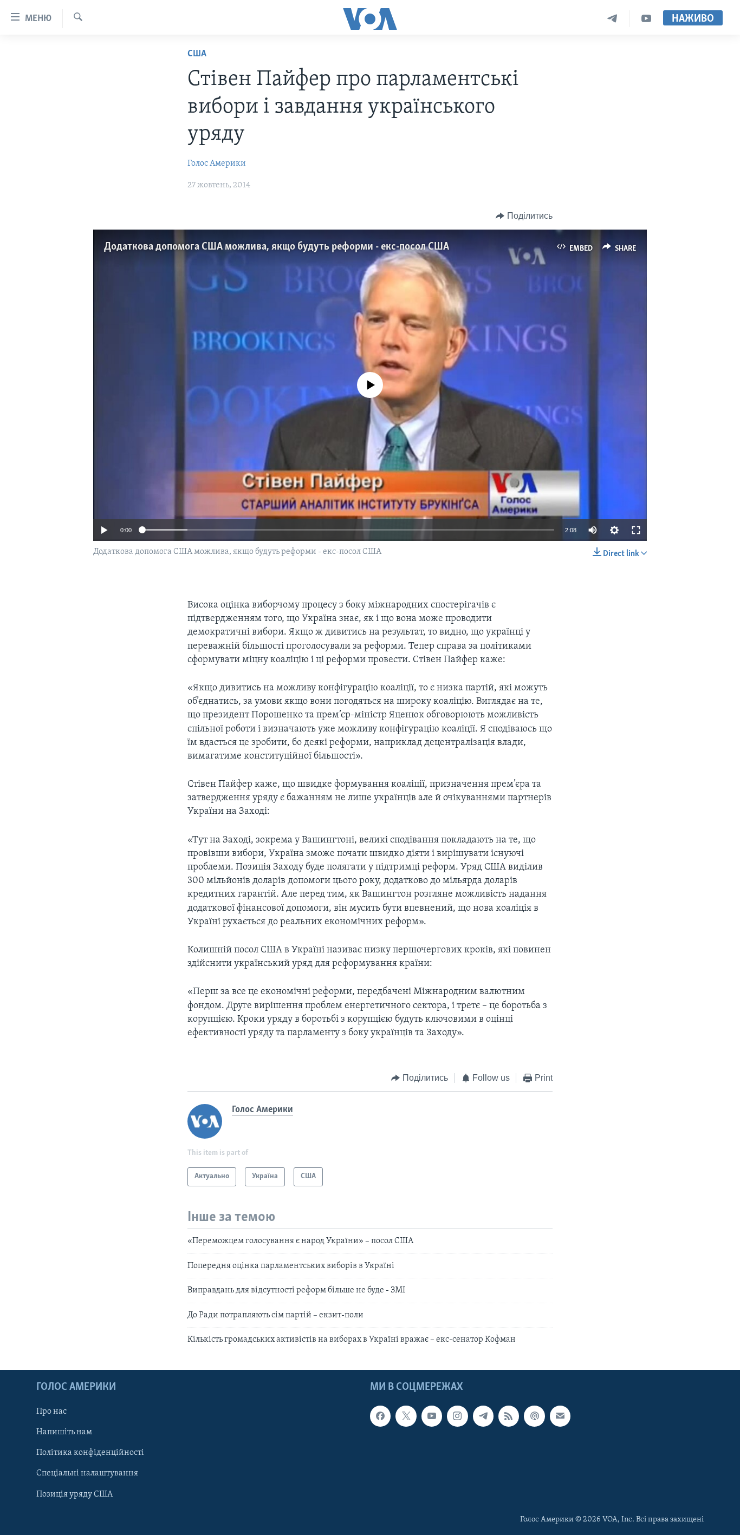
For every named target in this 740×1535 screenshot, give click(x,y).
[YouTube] (646, 18)
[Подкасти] (534, 1416)
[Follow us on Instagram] (457, 1416)
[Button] (524, 216)
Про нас (51, 1412)
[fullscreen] (636, 530)
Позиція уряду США (74, 1494)
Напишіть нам (64, 1432)
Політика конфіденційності (90, 1453)
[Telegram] (612, 18)
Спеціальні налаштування (87, 1473)
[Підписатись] (560, 1416)
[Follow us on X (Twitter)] (405, 1416)
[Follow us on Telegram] (483, 1416)
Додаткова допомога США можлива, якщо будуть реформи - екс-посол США (276, 246)
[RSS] (508, 1416)
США (196, 54)
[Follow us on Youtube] (431, 1416)
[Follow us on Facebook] (380, 1416)
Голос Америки (216, 163)
